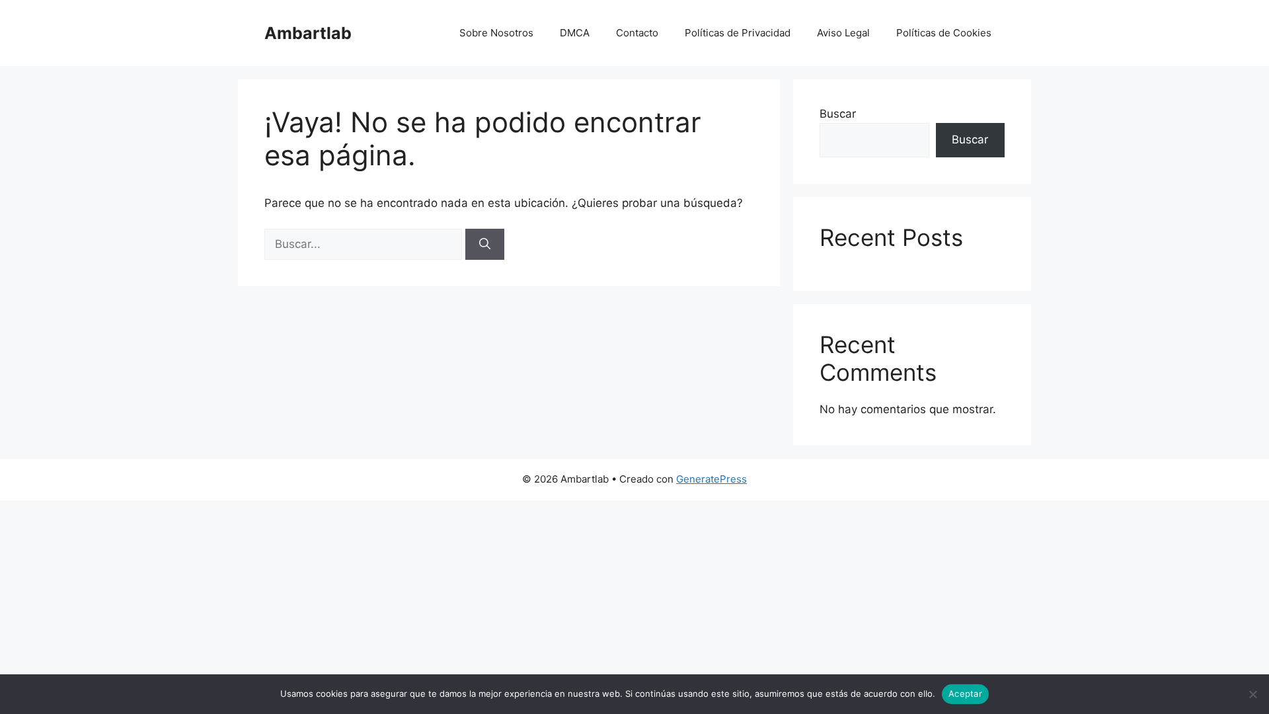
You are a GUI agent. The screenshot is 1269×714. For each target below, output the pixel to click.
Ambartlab (308, 33)
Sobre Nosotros (496, 32)
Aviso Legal (843, 32)
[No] (1252, 694)
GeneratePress (711, 479)
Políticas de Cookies (943, 32)
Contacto (637, 32)
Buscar (838, 113)
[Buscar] (484, 244)
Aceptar (965, 693)
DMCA (575, 32)
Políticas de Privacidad (737, 32)
